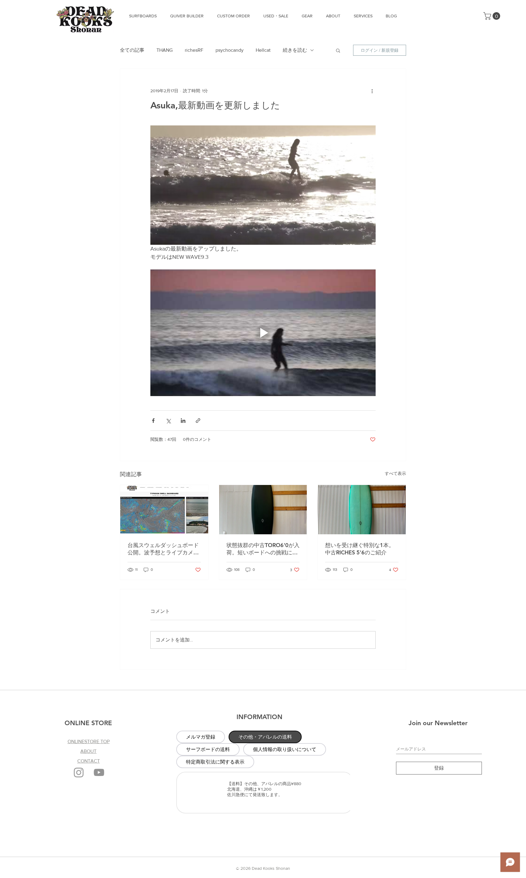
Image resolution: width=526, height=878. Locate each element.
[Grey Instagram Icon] (78, 772)
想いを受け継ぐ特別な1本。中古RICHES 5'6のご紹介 (359, 549)
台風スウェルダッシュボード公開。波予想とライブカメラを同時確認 (163, 549)
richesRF (194, 50)
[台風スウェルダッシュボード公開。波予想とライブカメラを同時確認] (164, 509)
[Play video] (263, 332)
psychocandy (230, 50)
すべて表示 (395, 473)
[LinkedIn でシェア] (183, 420)
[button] (492, 16)
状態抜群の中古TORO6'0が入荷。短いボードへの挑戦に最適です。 (263, 549)
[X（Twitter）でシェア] (168, 420)
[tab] (200, 737)
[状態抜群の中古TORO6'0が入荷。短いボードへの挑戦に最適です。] (263, 509)
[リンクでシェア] (198, 420)
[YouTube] (99, 772)
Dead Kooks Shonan (271, 868)
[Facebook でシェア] (153, 420)
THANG (164, 50)
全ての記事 (132, 50)
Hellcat (263, 50)
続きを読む (295, 50)
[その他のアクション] (372, 90)
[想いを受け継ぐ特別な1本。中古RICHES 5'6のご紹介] (362, 509)
